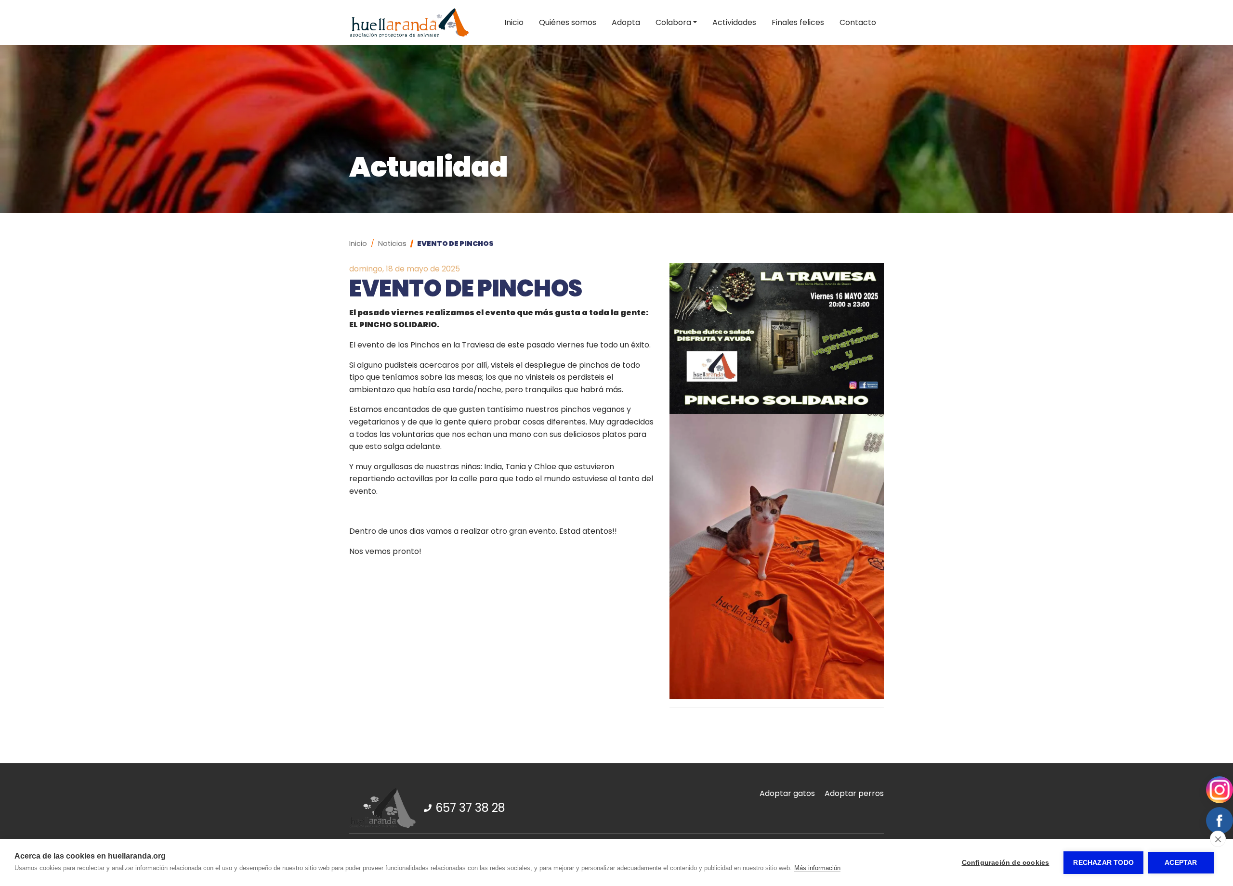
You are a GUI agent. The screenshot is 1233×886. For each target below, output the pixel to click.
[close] (1218, 839)
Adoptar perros (854, 793)
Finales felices (798, 22)
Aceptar (1181, 862)
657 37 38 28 (470, 808)
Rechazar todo (1103, 862)
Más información (817, 868)
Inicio (514, 22)
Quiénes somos (567, 22)
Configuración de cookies (1005, 862)
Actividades (734, 22)
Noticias (392, 243)
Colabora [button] (673, 22)
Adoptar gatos (787, 793)
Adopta (626, 22)
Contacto (857, 22)
